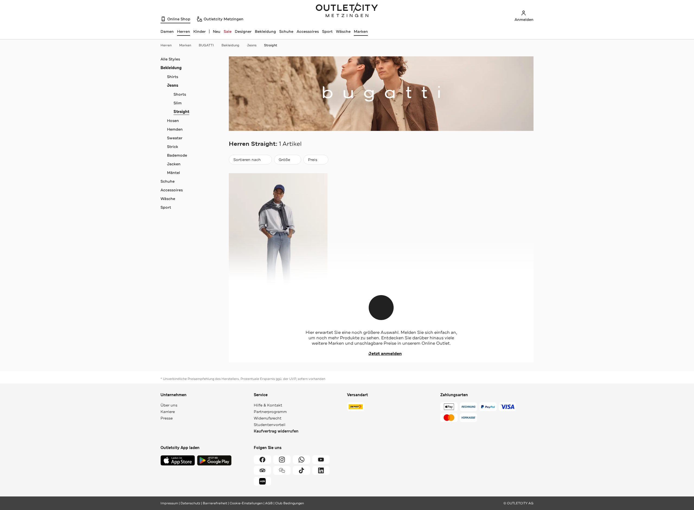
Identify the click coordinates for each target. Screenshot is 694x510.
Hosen (173, 120)
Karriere (167, 411)
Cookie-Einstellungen (246, 503)
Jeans (251, 45)
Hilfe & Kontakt (268, 405)
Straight (270, 45)
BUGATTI (206, 45)
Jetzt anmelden (385, 354)
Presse (166, 418)
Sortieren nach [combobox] (247, 160)
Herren (166, 45)
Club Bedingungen (289, 503)
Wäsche (343, 31)
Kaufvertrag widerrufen (276, 431)
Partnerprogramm (270, 411)
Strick (172, 146)
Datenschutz (190, 503)
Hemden (175, 129)
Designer (243, 31)
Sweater (174, 137)
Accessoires (308, 31)
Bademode (177, 155)
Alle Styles (170, 59)
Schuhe (286, 31)
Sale (228, 31)
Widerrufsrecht (267, 418)
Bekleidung (265, 31)
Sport (327, 31)
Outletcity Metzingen (347, 10)
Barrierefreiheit (215, 503)
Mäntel (173, 172)
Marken (361, 31)
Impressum (169, 503)
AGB (269, 503)
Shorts (180, 94)
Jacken (174, 164)
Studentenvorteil (269, 424)
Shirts (172, 76)
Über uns (168, 405)
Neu (216, 31)
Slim (178, 103)
